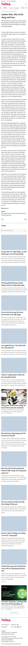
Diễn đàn (5, 7)
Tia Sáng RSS (4, 626)
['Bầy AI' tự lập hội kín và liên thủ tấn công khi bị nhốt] (14, 365)
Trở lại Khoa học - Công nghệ (2, 219)
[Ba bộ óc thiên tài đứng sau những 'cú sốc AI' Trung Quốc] (14, 523)
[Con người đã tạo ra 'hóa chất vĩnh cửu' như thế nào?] (14, 336)
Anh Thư (3, 581)
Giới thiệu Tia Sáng (15, 624)
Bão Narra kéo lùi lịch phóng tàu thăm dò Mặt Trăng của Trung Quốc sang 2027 (14, 470)
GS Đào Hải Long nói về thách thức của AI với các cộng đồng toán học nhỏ (13, 568)
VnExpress (3, 1)
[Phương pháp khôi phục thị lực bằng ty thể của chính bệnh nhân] (14, 273)
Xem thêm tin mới (14, 612)
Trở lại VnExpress (5, 624)
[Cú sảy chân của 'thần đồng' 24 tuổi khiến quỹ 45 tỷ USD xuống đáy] (14, 242)
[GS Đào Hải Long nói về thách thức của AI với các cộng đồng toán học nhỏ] (14, 557)
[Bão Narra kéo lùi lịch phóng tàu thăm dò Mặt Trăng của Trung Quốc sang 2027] (14, 459)
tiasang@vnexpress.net (9, 641)
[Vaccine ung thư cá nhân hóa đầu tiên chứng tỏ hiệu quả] (14, 492)
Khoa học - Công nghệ (14, 7)
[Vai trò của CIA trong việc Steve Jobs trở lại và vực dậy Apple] (14, 303)
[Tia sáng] (5, 4)
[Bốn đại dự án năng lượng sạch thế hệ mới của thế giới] (14, 424)
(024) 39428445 (9, 639)
